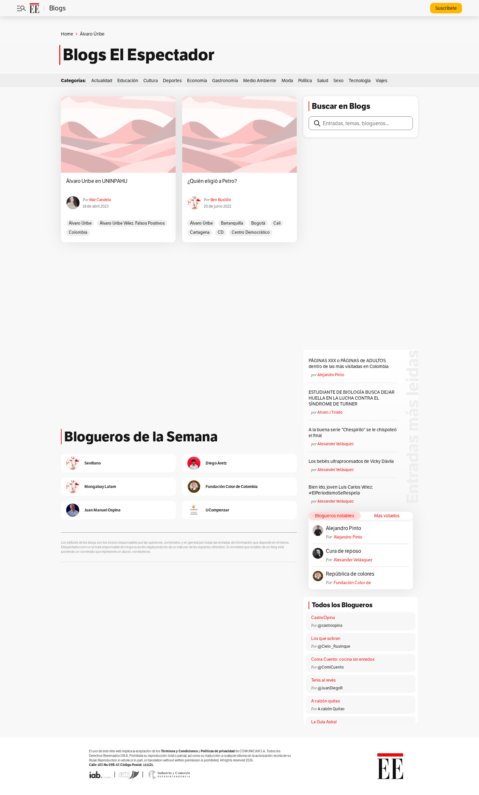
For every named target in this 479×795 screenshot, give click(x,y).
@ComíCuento (331, 667)
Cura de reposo (343, 551)
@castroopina (330, 625)
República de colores (350, 574)
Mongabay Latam (100, 486)
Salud (322, 80)
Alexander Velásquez (335, 443)
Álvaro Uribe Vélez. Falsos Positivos (132, 223)
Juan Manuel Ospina (102, 510)
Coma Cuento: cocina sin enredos (342, 659)
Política (305, 80)
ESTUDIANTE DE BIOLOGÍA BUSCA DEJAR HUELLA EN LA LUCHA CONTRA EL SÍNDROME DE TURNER (352, 398)
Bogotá (258, 223)
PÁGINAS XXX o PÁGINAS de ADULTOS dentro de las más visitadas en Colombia (348, 363)
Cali (277, 223)
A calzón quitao (325, 701)
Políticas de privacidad (218, 751)
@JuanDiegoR (330, 687)
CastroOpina (323, 617)
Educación (127, 80)
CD (221, 232)
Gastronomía (225, 80)
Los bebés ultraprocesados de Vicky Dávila (352, 461)
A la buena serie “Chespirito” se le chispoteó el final (353, 432)
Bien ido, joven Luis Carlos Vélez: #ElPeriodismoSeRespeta (341, 490)
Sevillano (92, 463)
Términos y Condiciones (179, 751)
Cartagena (200, 232)
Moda (287, 80)
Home (67, 34)
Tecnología (359, 80)
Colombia (78, 232)
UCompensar (217, 510)
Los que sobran (325, 638)
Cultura (150, 80)
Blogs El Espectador (138, 55)
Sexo (338, 80)
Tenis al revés (323, 680)
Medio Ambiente (259, 80)
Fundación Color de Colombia (352, 582)
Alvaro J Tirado (329, 412)
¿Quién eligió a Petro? (212, 181)
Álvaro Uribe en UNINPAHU (96, 181)
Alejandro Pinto (330, 374)
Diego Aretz (216, 463)
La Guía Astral (324, 722)
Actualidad (101, 80)
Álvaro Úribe (80, 223)
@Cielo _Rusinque (334, 646)
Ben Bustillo (220, 199)
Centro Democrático (251, 232)
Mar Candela (100, 199)
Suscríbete (446, 8)
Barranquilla (232, 223)
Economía (197, 80)
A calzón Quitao (331, 708)
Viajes (381, 80)
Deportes (172, 80)
